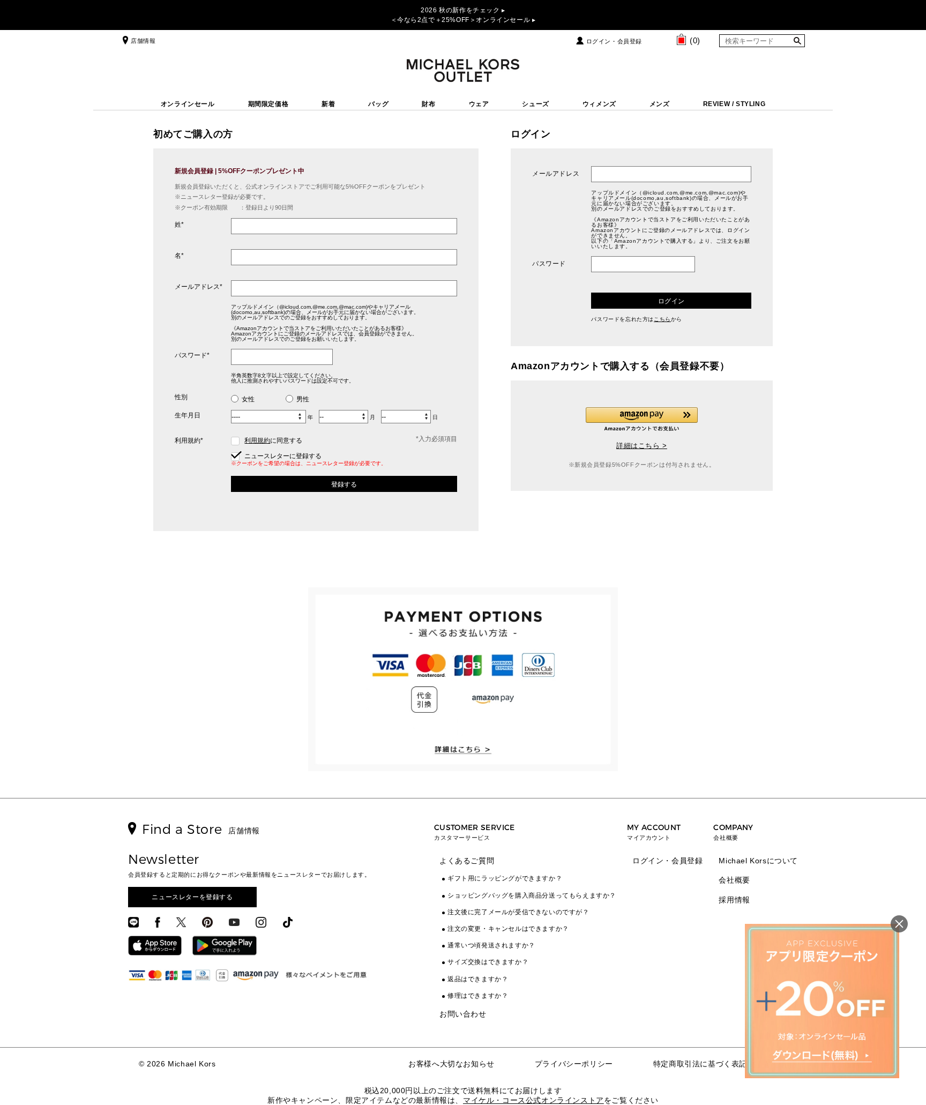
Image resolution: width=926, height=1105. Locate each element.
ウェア (479, 104)
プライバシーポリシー (574, 1063)
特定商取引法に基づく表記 (700, 1063)
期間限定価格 (268, 104)
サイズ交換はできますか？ (487, 962)
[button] (642, 419)
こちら (662, 319)
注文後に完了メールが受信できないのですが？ (518, 912)
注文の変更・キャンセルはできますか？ (508, 928)
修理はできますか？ (477, 995)
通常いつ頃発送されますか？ (491, 945)
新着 (328, 104)
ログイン (671, 301)
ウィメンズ (599, 104)
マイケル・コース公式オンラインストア (533, 1100)
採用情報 (734, 899)
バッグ (378, 104)
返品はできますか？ (477, 979)
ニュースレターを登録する (192, 897)
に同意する (273, 440)
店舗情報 (143, 41)
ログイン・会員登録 (614, 41)
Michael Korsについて (758, 860)
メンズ (659, 104)
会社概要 (734, 880)
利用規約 (257, 440)
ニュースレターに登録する (282, 456)
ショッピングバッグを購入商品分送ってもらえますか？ (531, 895)
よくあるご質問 (466, 860)
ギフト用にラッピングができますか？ (504, 878)
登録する (344, 484)
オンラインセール (188, 104)
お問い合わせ (463, 1014)
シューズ (535, 104)
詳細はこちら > (641, 446)
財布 (428, 104)
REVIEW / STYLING (734, 104)
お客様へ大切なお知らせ (451, 1063)
